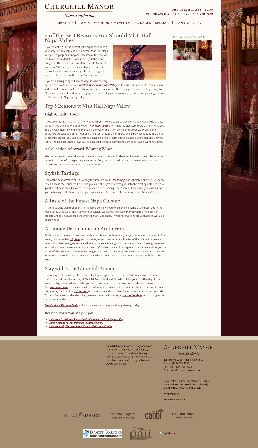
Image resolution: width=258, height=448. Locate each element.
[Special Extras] (192, 50)
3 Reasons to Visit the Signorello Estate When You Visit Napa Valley (86, 319)
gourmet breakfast (132, 295)
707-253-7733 (203, 14)
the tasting (118, 180)
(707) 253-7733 (180, 363)
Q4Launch (195, 387)
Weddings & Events (112, 23)
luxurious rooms (59, 287)
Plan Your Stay (187, 23)
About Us (65, 23)
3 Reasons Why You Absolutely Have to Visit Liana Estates (80, 326)
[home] (79, 10)
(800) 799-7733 (183, 366)
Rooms (83, 23)
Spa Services (81, 291)
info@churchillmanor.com (185, 370)
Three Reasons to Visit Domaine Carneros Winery (76, 322)
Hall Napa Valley (99, 125)
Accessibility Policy (174, 399)
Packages (142, 23)
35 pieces (75, 239)
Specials (162, 23)
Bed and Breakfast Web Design (192, 384)
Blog (209, 9)
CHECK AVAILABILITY (163, 14)
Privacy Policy (171, 393)
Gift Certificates (186, 9)
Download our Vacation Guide (61, 305)
